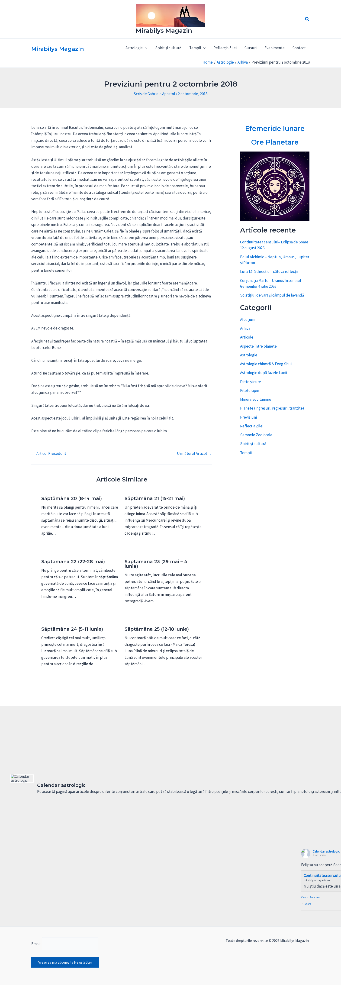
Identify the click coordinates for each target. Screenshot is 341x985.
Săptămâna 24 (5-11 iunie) (72, 629)
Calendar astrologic (326, 851)
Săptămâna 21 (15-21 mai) (155, 498)
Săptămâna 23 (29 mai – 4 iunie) (156, 564)
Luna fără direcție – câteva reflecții (269, 271)
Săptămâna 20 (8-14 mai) (71, 498)
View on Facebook (310, 897)
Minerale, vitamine (255, 399)
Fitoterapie (249, 390)
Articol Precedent (49, 453)
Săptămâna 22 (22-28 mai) (73, 561)
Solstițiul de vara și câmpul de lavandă (272, 295)
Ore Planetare (275, 142)
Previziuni (248, 417)
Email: (36, 943)
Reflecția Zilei (225, 47)
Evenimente (274, 47)
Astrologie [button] (134, 47)
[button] (307, 19)
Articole (246, 337)
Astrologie (248, 355)
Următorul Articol (194, 453)
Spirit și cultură (168, 47)
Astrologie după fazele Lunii (263, 372)
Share (308, 903)
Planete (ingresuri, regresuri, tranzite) (272, 408)
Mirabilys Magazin (164, 30)
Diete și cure (250, 381)
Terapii (246, 452)
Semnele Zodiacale (256, 434)
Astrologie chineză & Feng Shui (266, 363)
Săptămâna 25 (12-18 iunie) (157, 629)
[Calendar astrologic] (22, 778)
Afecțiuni (247, 319)
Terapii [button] (195, 47)
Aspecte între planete (258, 346)
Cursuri (250, 47)
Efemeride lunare (275, 128)
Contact (299, 47)
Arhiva (245, 328)
